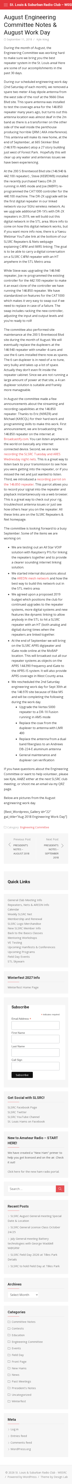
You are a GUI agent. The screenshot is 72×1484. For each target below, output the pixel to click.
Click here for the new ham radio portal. (33, 1171)
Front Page (19, 1361)
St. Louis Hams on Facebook (26, 1121)
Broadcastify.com (16, 439)
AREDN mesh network (33, 578)
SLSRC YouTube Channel (24, 1117)
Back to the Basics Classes (25, 933)
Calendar (13, 909)
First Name (18, 1032)
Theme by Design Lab (54, 1477)
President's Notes (24, 1388)
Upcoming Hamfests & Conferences (31, 947)
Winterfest (19, 1401)
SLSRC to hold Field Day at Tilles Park (35, 1266)
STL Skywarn (16, 961)
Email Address (21, 1019)
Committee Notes (24, 1322)
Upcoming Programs (21, 952)
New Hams (19, 1368)
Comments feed (21, 1442)
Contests (18, 1328)
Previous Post (22, 846)
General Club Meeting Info (25, 900)
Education (18, 1335)
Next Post (51, 848)
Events (16, 1348)
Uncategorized (21, 1395)
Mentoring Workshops (22, 938)
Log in (14, 1429)
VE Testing (15, 942)
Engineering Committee (34, 827)
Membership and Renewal (25, 919)
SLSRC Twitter (17, 1112)
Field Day (18, 1355)
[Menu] (6, 5)
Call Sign (17, 1059)
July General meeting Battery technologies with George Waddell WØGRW (30, 1243)
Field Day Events (19, 956)
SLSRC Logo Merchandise (24, 923)
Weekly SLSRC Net (20, 914)
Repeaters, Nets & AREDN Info (28, 905)
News (15, 1375)
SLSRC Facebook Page (22, 1107)
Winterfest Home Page (23, 987)
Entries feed (19, 1436)
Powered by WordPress (22, 1477)
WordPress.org (21, 1449)
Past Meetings (21, 1381)
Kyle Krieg (42, 39)
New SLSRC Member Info (24, 928)
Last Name (18, 1046)
